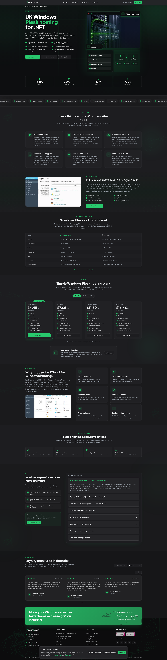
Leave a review (121, 565)
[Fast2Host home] (32, 2)
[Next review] (140, 572)
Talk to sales (64, 57)
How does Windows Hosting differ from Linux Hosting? (88, 480)
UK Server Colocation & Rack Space (65, 633)
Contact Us (128, 2)
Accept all (122, 652)
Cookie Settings (138, 657)
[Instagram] (134, 642)
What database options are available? (82, 510)
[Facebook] (121, 642)
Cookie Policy (128, 657)
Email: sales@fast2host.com (126, 619)
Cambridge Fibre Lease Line (63, 636)
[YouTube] (125, 642)
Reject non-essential (110, 652)
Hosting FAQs (89, 639)
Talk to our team (32, 522)
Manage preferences (95, 652)
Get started (38, 335)
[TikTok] (129, 642)
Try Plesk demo (50, 57)
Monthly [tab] (77, 296)
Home (28, 6)
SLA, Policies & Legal (91, 641)
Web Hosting (35, 6)
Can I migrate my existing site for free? (82, 531)
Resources (84, 2)
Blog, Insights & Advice (92, 644)
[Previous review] (136, 572)
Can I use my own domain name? (81, 524)
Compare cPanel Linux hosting (83, 270)
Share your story (135, 565)
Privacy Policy (68, 655)
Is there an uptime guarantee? (80, 538)
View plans (31, 57)
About (94, 2)
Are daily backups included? (79, 517)
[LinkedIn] (117, 642)
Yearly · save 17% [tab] (87, 296)
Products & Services (69, 2)
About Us (58, 641)
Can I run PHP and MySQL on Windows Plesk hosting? (87, 497)
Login (139, 2)
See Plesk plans (93, 206)
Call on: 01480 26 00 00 (125, 612)
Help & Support (90, 636)
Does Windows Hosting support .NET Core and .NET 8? (88, 504)
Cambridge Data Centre (62, 639)
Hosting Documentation (92, 633)
